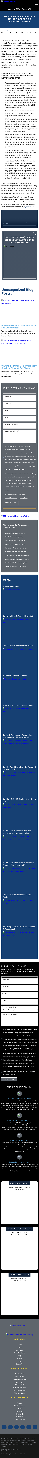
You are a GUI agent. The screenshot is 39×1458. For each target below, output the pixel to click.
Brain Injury (19, 1382)
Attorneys (19, 1350)
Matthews (19, 1417)
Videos (19, 1358)
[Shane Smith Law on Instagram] (28, 1427)
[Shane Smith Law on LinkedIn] (16, 1427)
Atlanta (19, 1403)
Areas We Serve (19, 1353)
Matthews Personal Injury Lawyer (15, 551)
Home (2, 31)
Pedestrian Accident (19, 1390)
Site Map (3, 1454)
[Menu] (36, 4)
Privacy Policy (24, 498)
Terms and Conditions (21, 1454)
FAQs (6, 30)
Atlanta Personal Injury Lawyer (14, 537)
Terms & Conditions (11, 498)
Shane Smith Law (16, 1449)
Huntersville (20, 1414)
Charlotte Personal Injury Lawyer (15, 533)
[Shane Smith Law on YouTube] (22, 1427)
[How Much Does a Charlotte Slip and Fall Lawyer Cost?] (19, 310)
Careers (19, 1347)
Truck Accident (19, 1376)
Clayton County (19, 1406)
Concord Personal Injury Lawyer (15, 540)
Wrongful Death (19, 1393)
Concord (19, 1408)
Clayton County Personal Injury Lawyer (17, 559)
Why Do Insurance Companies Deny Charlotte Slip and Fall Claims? (19, 367)
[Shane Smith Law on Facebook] (4, 1427)
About (19, 1345)
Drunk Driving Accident (19, 1379)
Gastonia (19, 1411)
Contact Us (19, 1364)
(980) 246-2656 (23, 9)
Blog (19, 1356)
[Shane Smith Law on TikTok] (35, 1427)
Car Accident (19, 1374)
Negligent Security (19, 1387)
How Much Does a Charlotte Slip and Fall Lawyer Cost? (19, 326)
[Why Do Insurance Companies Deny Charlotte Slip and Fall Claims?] (19, 351)
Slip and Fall (19, 1385)
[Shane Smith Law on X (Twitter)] (10, 1427)
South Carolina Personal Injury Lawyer (17, 555)
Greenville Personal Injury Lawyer (15, 566)
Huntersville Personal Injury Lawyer (16, 548)
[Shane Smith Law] (10, 3)
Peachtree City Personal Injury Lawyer (17, 563)
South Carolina (19, 1419)
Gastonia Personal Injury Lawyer (15, 544)
